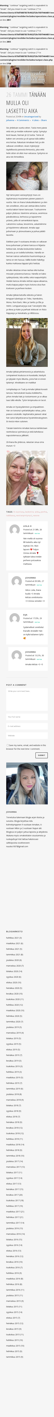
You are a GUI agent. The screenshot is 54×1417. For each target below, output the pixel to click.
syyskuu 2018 (12, 1111)
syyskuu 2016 (12, 1245)
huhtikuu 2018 (12, 1139)
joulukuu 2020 (12, 960)
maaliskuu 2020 (13, 1010)
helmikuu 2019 (12, 1083)
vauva (36, 515)
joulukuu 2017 (12, 1161)
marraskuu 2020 (13, 965)
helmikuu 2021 (12, 949)
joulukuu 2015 (12, 1295)
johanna (10, 120)
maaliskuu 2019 (13, 1077)
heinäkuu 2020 (12, 988)
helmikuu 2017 (12, 1217)
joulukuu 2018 (12, 1094)
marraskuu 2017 (13, 1167)
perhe (44, 511)
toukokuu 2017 (13, 1200)
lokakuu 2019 (12, 1038)
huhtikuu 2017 (12, 1206)
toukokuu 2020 (13, 999)
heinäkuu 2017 (12, 1189)
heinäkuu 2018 (12, 1122)
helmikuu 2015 (12, 1351)
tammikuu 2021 (13, 954)
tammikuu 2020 (13, 1021)
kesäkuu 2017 (12, 1194)
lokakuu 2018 (12, 1105)
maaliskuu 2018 (13, 1144)
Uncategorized (31, 116)
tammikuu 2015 (13, 1357)
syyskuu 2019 (12, 1044)
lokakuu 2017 (12, 1172)
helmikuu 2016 (12, 1284)
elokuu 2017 (11, 1183)
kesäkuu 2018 (12, 1127)
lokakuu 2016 (12, 1239)
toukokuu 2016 (13, 1267)
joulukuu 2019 (12, 1027)
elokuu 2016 (11, 1250)
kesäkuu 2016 (12, 1262)
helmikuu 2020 (12, 1016)
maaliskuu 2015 (13, 1345)
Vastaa (37, 533)
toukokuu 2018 (13, 1133)
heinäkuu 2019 (12, 1055)
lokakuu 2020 (12, 971)
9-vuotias (18, 511)
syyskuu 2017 (12, 1178)
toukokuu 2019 (13, 1066)
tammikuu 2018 (13, 1155)
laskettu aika (32, 511)
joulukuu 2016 (12, 1228)
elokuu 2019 (11, 1049)
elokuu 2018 (11, 1116)
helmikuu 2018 (12, 1150)
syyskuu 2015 (12, 1312)
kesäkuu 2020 (12, 993)
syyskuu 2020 (12, 977)
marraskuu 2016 (13, 1234)
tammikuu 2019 (13, 1088)
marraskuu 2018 (13, 1099)
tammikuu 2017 (13, 1222)
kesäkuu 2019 (12, 1060)
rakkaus (10, 515)
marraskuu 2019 (13, 1032)
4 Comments (23, 120)
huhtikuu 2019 (12, 1072)
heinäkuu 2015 (12, 1323)
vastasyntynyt (24, 515)
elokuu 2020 (11, 982)
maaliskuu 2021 (13, 943)
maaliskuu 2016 (13, 1278)
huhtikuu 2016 (12, 1273)
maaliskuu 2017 (13, 1211)
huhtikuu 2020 (12, 1004)
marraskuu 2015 (13, 1301)
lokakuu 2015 (12, 1306)
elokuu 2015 (11, 1317)
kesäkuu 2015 (12, 1329)
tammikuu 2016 (13, 1289)
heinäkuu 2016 (12, 1256)
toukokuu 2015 (13, 1334)
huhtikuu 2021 (12, 937)
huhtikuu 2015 (12, 1340)
